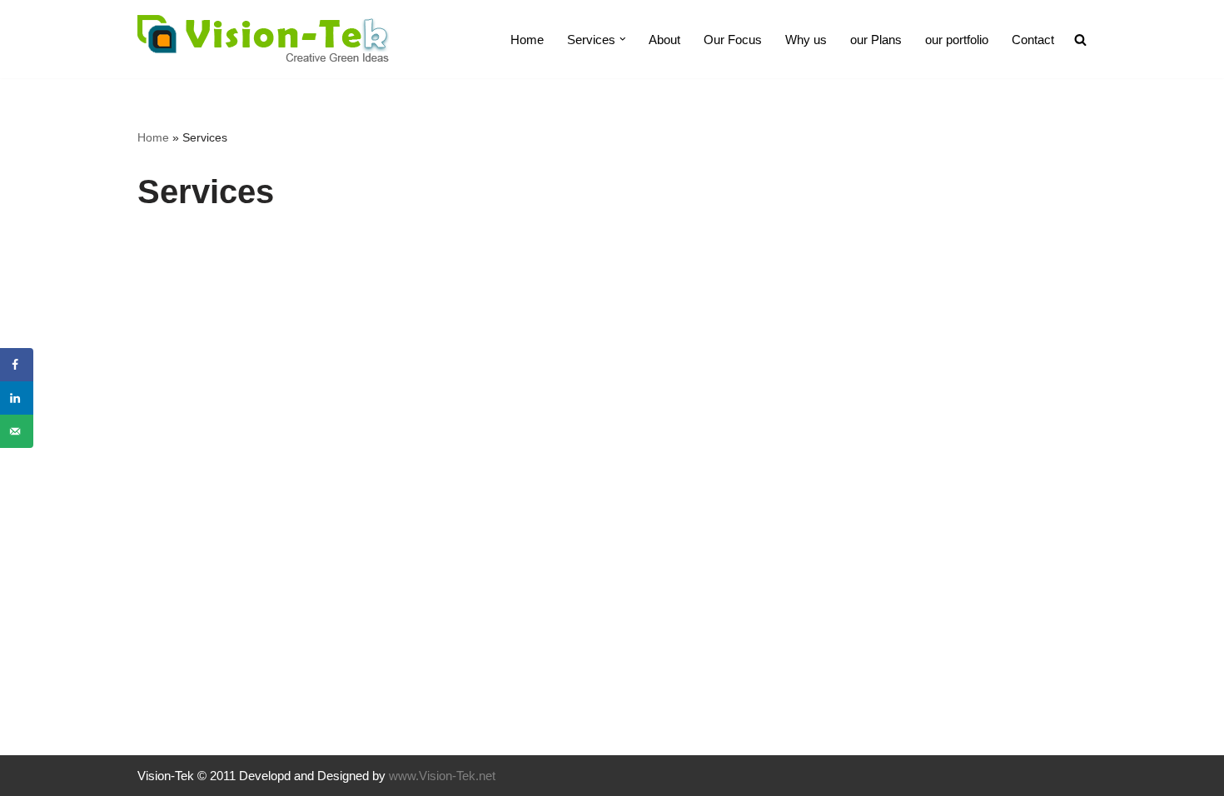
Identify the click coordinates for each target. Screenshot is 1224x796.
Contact (1033, 39)
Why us (806, 39)
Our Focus (733, 39)
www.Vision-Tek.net (442, 776)
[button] (622, 39)
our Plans (876, 39)
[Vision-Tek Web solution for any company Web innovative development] (263, 39)
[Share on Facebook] (16, 364)
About (664, 39)
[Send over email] (16, 431)
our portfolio (956, 39)
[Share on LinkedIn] (16, 398)
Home (527, 39)
